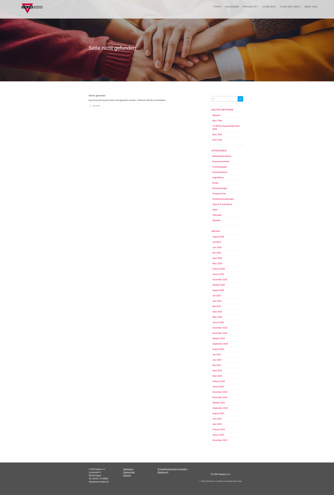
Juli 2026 (216, 242)
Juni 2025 (217, 301)
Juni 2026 (217, 247)
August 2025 (218, 290)
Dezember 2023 (219, 392)
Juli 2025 (216, 296)
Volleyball (217, 215)
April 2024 (217, 370)
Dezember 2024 (219, 328)
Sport (214, 210)
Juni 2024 (217, 360)
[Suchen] (240, 98)
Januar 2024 (218, 387)
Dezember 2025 (219, 279)
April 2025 (217, 312)
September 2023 (220, 408)
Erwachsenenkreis (221, 161)
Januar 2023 (218, 435)
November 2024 (219, 333)
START (217, 6)
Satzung (127, 475)
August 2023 (218, 413)
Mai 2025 (216, 306)
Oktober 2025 (218, 285)
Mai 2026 (216, 253)
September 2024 (220, 344)
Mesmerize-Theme (236, 481)
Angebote (250, 6)
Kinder (215, 183)
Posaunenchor (219, 194)
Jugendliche (218, 177)
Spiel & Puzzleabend (222, 204)
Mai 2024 (216, 365)
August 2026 (218, 237)
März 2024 (217, 376)
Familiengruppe (219, 167)
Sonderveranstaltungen (223, 199)
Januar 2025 (218, 322)
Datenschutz (129, 472)
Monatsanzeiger (219, 188)
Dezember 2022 (219, 440)
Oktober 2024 (218, 338)
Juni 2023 (217, 419)
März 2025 (217, 317)
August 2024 (218, 349)
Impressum (128, 469)
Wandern (216, 115)
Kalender (232, 6)
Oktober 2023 (218, 403)
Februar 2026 (218, 269)
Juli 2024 (216, 354)
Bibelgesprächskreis (221, 156)
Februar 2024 (218, 381)
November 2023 (219, 397)
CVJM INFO (269, 6)
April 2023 (217, 424)
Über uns (310, 6)
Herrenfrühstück (219, 172)
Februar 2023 (218, 429)
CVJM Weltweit (290, 6)
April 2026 (217, 258)
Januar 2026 (218, 274)
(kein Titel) (217, 121)
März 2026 (217, 263)
